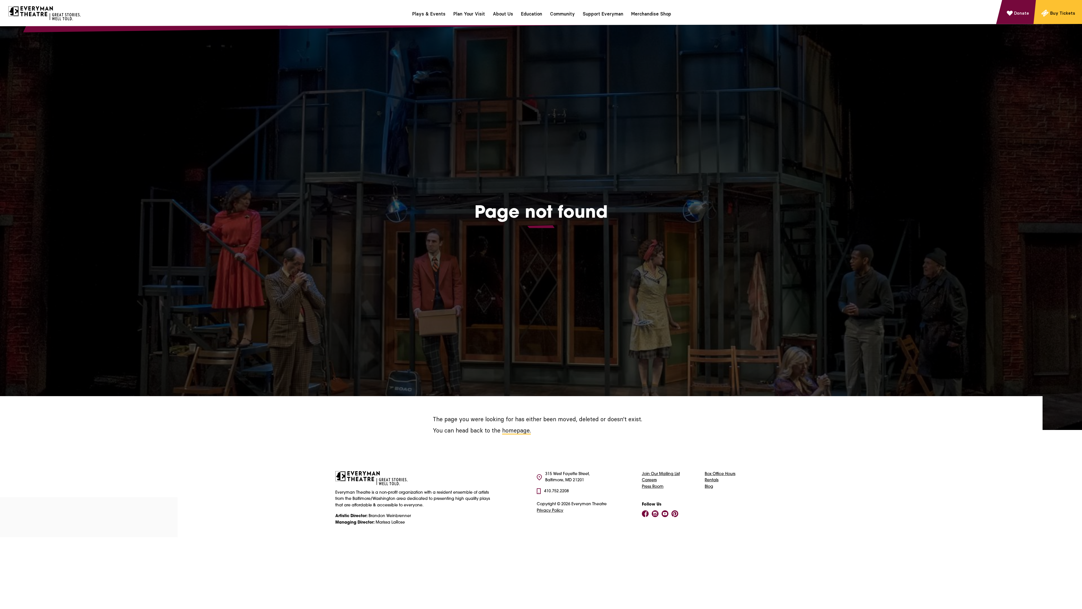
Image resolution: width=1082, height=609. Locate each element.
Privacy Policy (550, 511)
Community (562, 14)
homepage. (516, 430)
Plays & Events (428, 14)
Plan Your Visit (469, 14)
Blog (709, 487)
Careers (649, 480)
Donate (1021, 13)
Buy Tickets (1062, 13)
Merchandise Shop (651, 14)
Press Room (653, 487)
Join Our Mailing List (661, 474)
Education (531, 14)
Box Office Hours (720, 474)
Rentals (712, 480)
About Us (503, 14)
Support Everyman (603, 14)
